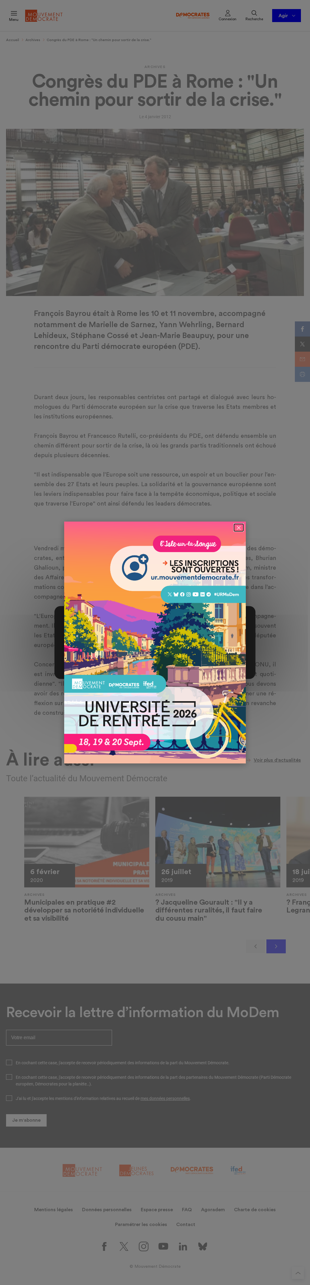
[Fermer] (238, 527)
